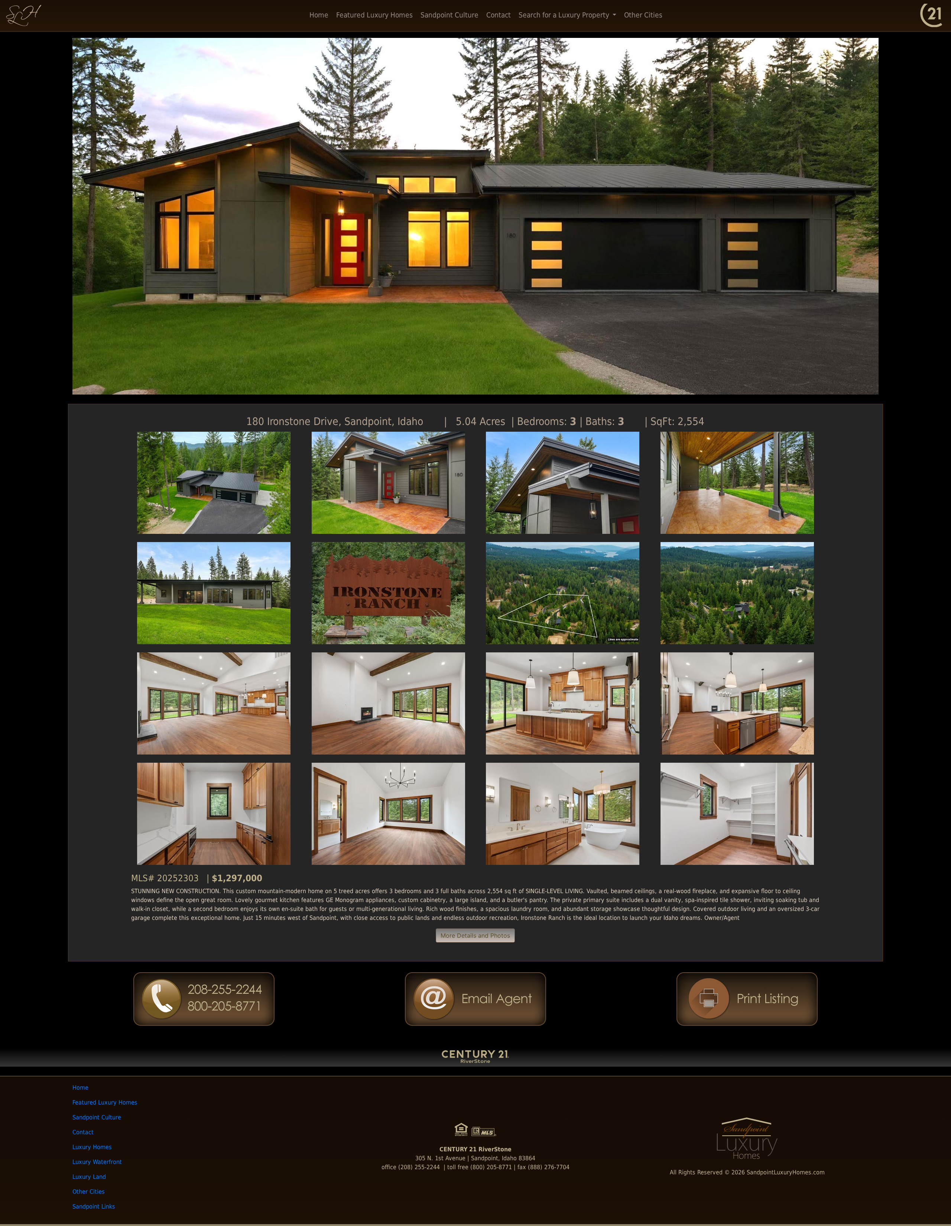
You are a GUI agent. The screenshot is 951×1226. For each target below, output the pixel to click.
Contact (498, 15)
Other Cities (643, 15)
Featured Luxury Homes (374, 15)
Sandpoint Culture (449, 15)
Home (318, 15)
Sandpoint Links (93, 1206)
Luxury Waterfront (97, 1161)
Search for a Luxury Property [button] (565, 15)
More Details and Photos (475, 935)
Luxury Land (89, 1176)
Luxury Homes (92, 1147)
